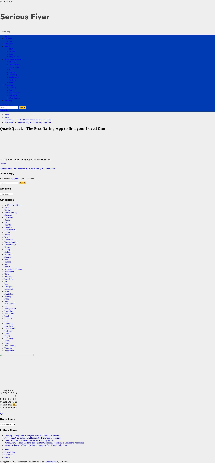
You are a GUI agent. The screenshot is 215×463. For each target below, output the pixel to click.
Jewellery (8, 279)
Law (6, 284)
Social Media (14, 93)
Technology (9, 85)
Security (8, 318)
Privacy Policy (9, 452)
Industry (8, 276)
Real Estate (14, 77)
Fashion (7, 252)
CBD (11, 49)
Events (7, 247)
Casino (7, 220)
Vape (11, 54)
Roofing (12, 80)
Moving (12, 72)
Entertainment (10, 242)
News (6, 301)
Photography (10, 308)
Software (13, 95)
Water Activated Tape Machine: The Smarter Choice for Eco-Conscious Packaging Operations (44, 443)
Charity (7, 225)
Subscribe (4, 110)
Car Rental (8, 217)
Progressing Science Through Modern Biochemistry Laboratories (32, 438)
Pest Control (9, 304)
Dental (12, 51)
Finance (7, 257)
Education (8, 43)
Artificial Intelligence (13, 205)
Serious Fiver (25, 16)
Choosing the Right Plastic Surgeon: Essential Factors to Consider (32, 435)
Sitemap (7, 457)
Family (7, 249)
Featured (8, 254)
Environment (10, 244)
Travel (7, 341)
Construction (14, 64)
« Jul (1, 413)
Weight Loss (14, 56)
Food (6, 259)
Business (8, 38)
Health (7, 46)
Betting (7, 210)
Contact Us (8, 454)
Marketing (9, 294)
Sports (7, 336)
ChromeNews (51, 461)
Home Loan (14, 67)
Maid (6, 291)
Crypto (7, 232)
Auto (6, 36)
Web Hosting (14, 98)
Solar (11, 82)
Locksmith (8, 289)
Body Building (10, 212)
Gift (6, 264)
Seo (10, 90)
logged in (15, 178)
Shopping (8, 323)
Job (10, 41)
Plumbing (13, 74)
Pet (5, 306)
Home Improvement (12, 59)
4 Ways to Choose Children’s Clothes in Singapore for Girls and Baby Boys (35, 445)
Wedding (8, 100)
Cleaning (12, 62)
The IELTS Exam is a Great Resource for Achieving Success (29, 440)
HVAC (11, 69)
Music (7, 299)
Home (6, 449)
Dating (7, 234)
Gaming (12, 87)
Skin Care (8, 326)
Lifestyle (8, 286)
